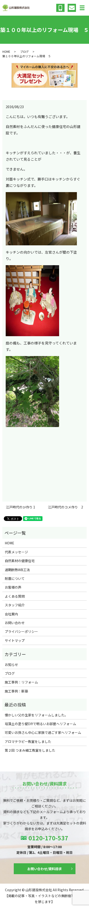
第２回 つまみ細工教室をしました (30, 750)
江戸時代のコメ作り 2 (65, 507)
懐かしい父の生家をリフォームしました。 (36, 715)
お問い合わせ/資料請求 (44, 868)
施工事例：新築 (16, 691)
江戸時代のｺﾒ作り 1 (20, 507)
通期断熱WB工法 (17, 569)
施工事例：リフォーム (21, 682)
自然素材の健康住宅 (20, 560)
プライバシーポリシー (21, 631)
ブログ (24, 51)
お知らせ (11, 664)
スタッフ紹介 (15, 605)
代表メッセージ (16, 552)
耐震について (15, 578)
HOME (6, 51)
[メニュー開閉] (82, 7)
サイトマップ (15, 640)
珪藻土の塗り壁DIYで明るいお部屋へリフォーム (40, 723)
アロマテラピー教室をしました (28, 741)
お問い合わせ (15, 622)
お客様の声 (13, 587)
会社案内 (11, 614)
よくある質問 (15, 596)
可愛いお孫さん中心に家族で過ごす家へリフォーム (43, 732)
